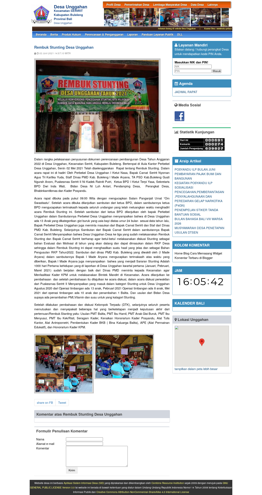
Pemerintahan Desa (136, 5)
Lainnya (213, 5)
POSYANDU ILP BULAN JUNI (195, 169)
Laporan (132, 34)
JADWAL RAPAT (186, 92)
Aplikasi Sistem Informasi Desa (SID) (84, 483)
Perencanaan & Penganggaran (104, 34)
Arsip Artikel (189, 161)
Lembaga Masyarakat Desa (170, 5)
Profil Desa (113, 5)
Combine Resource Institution (167, 483)
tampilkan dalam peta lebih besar (196, 369)
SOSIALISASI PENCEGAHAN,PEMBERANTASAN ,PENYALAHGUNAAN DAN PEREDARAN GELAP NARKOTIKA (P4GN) (199, 196)
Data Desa (197, 5)
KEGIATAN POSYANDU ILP (193, 183)
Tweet (62, 402)
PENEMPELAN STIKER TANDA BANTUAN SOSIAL (196, 212)
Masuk (217, 71)
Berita (54, 34)
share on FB (45, 402)
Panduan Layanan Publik (157, 34)
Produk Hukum (71, 34)
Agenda (185, 83)
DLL (180, 34)
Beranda (41, 34)
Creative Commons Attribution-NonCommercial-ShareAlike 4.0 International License (142, 492)
